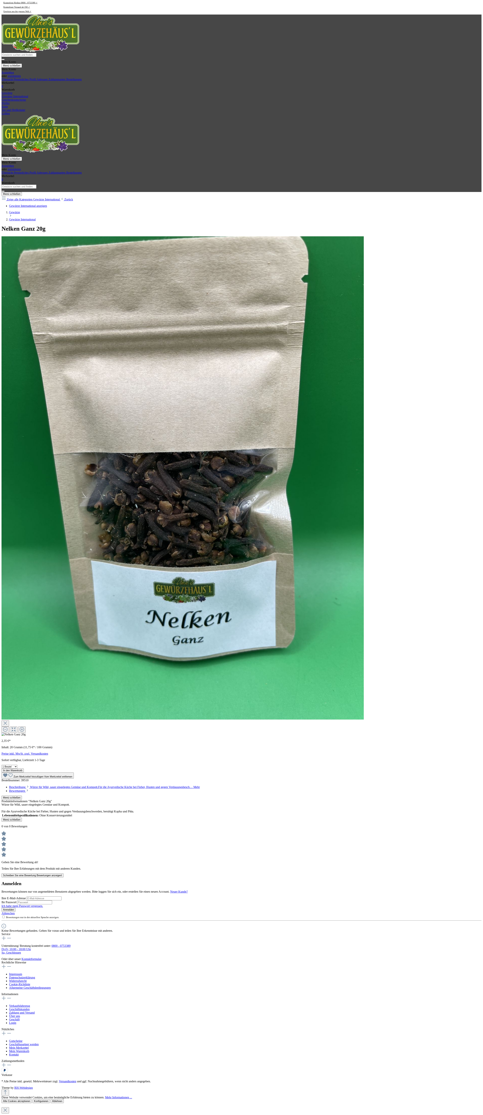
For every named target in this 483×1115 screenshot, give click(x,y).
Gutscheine (15, 1041)
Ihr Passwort (9, 902)
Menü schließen (11, 65)
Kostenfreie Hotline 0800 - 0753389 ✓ (20, 3)
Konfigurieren (41, 1101)
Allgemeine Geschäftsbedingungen (30, 987)
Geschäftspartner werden (24, 1044)
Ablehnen (57, 1101)
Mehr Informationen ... (118, 1097)
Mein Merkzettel (19, 1047)
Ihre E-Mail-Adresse (14, 898)
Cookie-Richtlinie (19, 984)
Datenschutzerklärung (22, 977)
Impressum (15, 974)
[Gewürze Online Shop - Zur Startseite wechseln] (40, 51)
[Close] (5, 723)
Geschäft (14, 1019)
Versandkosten (67, 1081)
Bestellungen (74, 79)
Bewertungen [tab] (17, 790)
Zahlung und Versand (22, 1012)
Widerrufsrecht (18, 980)
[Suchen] (3, 59)
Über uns (14, 1016)
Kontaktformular (31, 959)
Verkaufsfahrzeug (19, 1005)
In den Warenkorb (12, 770)
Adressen (42, 79)
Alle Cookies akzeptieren (16, 1101)
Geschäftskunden (19, 1009)
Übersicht (8, 79)
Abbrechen (8, 913)
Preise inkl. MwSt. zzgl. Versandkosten (25, 753)
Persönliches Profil (25, 79)
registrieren (14, 76)
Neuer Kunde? (179, 891)
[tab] (104, 787)
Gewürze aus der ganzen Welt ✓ (17, 11)
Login (12, 1022)
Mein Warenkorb (19, 1051)
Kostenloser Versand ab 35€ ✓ (16, 7)
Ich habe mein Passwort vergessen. (22, 906)
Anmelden (8, 72)
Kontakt (14, 1054)
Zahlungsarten (57, 79)
